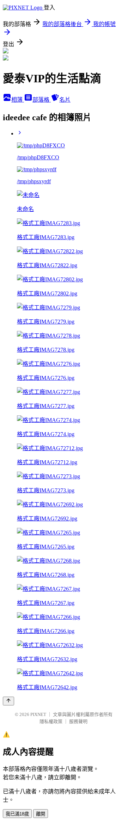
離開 (40, 814)
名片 (65, 100)
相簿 (17, 100)
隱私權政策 (51, 721)
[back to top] (8, 701)
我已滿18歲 (17, 814)
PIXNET (38, 714)
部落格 (41, 100)
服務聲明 (78, 721)
